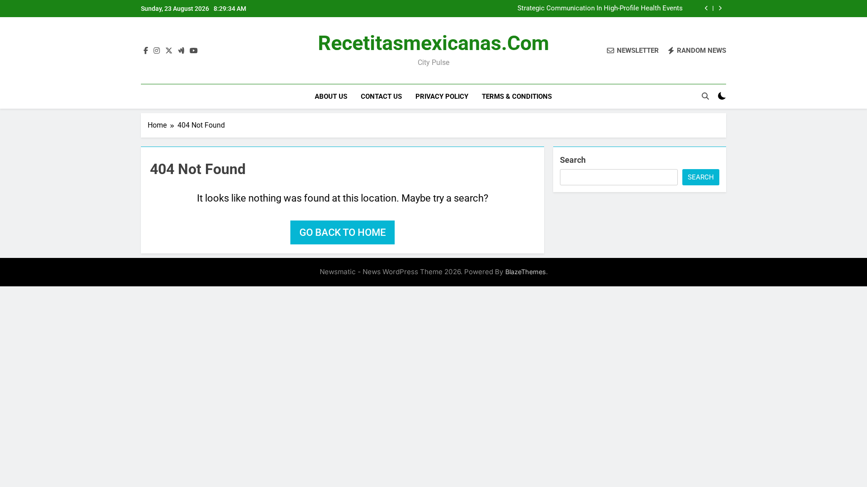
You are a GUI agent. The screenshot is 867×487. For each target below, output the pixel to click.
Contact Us (381, 96)
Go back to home (342, 232)
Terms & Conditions (517, 96)
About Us (331, 96)
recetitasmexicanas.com (433, 43)
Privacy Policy (441, 96)
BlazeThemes (525, 272)
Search (573, 160)
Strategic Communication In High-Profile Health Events (600, 8)
